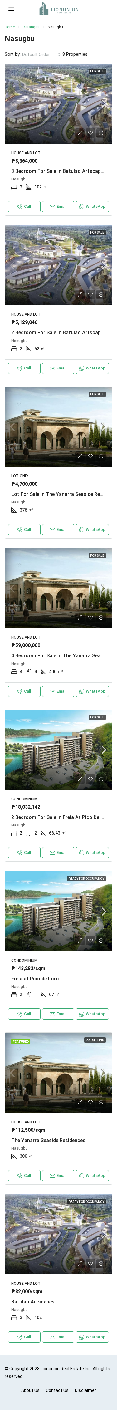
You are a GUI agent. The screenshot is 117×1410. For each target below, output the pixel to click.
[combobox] (41, 54)
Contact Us (57, 1390)
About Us (30, 1390)
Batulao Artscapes (33, 1302)
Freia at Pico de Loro (35, 979)
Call (27, 206)
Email (61, 206)
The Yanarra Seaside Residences (48, 1140)
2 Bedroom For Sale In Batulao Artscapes (58, 333)
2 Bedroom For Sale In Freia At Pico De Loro (61, 817)
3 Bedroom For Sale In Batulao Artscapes (58, 171)
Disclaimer (85, 1390)
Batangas (31, 27)
